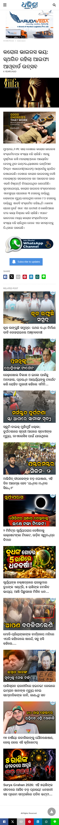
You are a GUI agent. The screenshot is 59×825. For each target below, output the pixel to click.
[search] (54, 5)
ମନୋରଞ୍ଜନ (21, 41)
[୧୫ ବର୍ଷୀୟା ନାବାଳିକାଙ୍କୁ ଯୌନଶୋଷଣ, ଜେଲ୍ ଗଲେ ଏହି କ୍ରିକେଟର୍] (29, 717)
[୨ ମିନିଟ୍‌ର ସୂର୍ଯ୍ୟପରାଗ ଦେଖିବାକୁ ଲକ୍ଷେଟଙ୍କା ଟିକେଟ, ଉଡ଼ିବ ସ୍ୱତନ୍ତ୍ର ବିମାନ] (29, 510)
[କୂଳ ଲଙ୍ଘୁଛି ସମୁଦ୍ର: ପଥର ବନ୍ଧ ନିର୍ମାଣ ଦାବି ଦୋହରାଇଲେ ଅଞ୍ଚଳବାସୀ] (29, 307)
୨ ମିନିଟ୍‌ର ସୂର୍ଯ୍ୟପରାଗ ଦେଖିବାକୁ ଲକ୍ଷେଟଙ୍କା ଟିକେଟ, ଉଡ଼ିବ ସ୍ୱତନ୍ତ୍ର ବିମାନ (29, 535)
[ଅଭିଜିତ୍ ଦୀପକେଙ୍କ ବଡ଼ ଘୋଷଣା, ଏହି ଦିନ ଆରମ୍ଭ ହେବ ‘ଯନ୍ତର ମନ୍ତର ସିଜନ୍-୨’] (29, 458)
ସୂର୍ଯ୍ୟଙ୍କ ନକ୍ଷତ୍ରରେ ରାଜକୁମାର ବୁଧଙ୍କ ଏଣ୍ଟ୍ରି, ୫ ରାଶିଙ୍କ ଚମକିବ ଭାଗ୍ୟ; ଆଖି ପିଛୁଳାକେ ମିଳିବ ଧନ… (26, 586)
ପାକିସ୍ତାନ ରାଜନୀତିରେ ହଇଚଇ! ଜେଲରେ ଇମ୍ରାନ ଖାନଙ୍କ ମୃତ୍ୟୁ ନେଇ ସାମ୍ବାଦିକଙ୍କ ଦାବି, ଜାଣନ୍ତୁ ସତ (29, 690)
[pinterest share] (25, 277)
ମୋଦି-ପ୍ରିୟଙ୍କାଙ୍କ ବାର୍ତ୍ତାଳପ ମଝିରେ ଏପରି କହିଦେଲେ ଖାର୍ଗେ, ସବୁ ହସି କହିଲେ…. (28, 638)
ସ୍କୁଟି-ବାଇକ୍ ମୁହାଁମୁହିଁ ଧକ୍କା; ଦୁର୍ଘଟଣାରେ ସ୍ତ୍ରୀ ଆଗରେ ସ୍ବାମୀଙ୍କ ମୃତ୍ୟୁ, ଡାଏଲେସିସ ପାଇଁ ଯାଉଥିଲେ (27, 431)
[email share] (18, 277)
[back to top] (52, 812)
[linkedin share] (31, 277)
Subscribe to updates (29, 261)
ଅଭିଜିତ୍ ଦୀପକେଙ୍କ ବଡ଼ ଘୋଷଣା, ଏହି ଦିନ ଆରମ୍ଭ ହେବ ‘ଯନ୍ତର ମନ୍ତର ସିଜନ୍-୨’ (28, 483)
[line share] (44, 277)
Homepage (8, 41)
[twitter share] (12, 276)
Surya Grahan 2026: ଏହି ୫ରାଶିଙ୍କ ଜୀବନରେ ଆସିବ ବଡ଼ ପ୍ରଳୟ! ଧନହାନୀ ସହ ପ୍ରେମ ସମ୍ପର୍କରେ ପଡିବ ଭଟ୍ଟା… (28, 789)
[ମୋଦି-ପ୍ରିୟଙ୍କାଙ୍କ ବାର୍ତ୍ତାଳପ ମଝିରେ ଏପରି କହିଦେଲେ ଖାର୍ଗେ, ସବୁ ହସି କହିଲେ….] (29, 614)
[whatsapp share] (37, 277)
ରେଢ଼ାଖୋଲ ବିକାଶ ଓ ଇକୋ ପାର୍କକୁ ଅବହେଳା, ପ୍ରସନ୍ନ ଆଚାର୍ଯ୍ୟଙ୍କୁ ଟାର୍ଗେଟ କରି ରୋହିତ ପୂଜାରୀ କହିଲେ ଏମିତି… (29, 379)
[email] (21, 821)
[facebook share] (5, 277)
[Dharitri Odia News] (30, 5)
